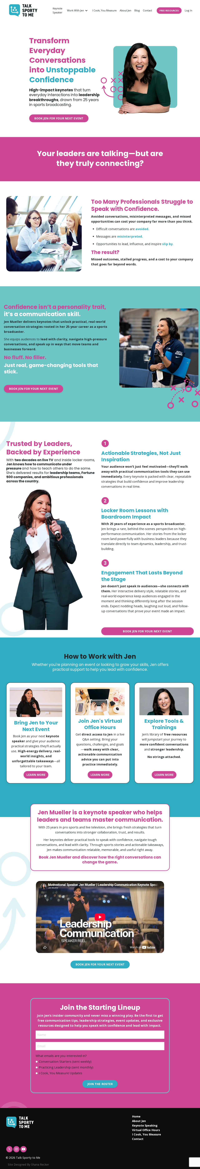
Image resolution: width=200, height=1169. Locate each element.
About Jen (125, 10)
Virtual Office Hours (146, 1130)
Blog (137, 10)
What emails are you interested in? (61, 1056)
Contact (147, 10)
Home (136, 1116)
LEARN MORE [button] (36, 775)
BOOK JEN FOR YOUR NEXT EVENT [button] (58, 118)
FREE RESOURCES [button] (169, 10)
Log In (188, 10)
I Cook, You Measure (104, 10)
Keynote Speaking (145, 1125)
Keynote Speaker (57, 10)
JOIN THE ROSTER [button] (100, 1084)
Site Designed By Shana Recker (28, 1164)
